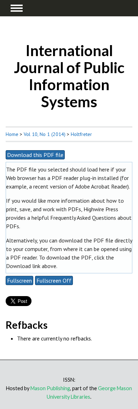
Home (12, 134)
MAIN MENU (17, 8)
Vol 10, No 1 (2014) (44, 134)
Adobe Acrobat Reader (101, 186)
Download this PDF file (35, 154)
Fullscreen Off (53, 280)
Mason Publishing (50, 388)
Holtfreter (81, 134)
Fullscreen (19, 280)
